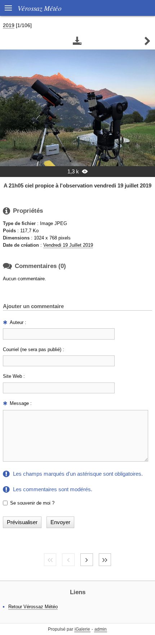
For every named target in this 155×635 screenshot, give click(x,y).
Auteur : (18, 322)
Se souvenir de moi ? (32, 503)
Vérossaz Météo (40, 8)
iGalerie (82, 629)
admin (100, 629)
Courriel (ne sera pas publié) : (33, 349)
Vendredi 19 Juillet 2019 (68, 245)
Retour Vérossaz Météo (33, 606)
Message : (21, 403)
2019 (8, 25)
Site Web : (14, 376)
